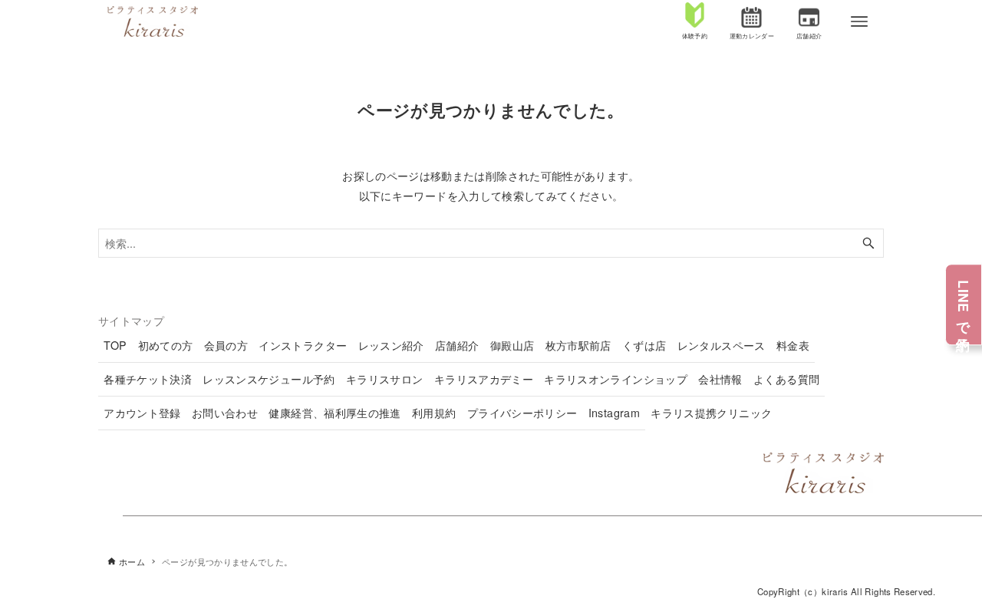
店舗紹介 (457, 345)
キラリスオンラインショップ (615, 379)
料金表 (792, 345)
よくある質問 (786, 379)
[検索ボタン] (868, 243)
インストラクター (303, 345)
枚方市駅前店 (578, 345)
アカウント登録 (142, 412)
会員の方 (226, 345)
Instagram (614, 412)
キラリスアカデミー (483, 379)
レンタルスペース (721, 345)
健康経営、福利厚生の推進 (334, 412)
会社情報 (720, 379)
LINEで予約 (964, 304)
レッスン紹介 (391, 345)
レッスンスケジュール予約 (268, 379)
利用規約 (434, 412)
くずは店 (644, 345)
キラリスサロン (384, 379)
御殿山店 (512, 345)
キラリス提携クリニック (711, 412)
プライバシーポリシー (522, 412)
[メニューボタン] (859, 21)
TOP (115, 345)
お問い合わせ (225, 412)
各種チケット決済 (148, 379)
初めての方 (165, 345)
